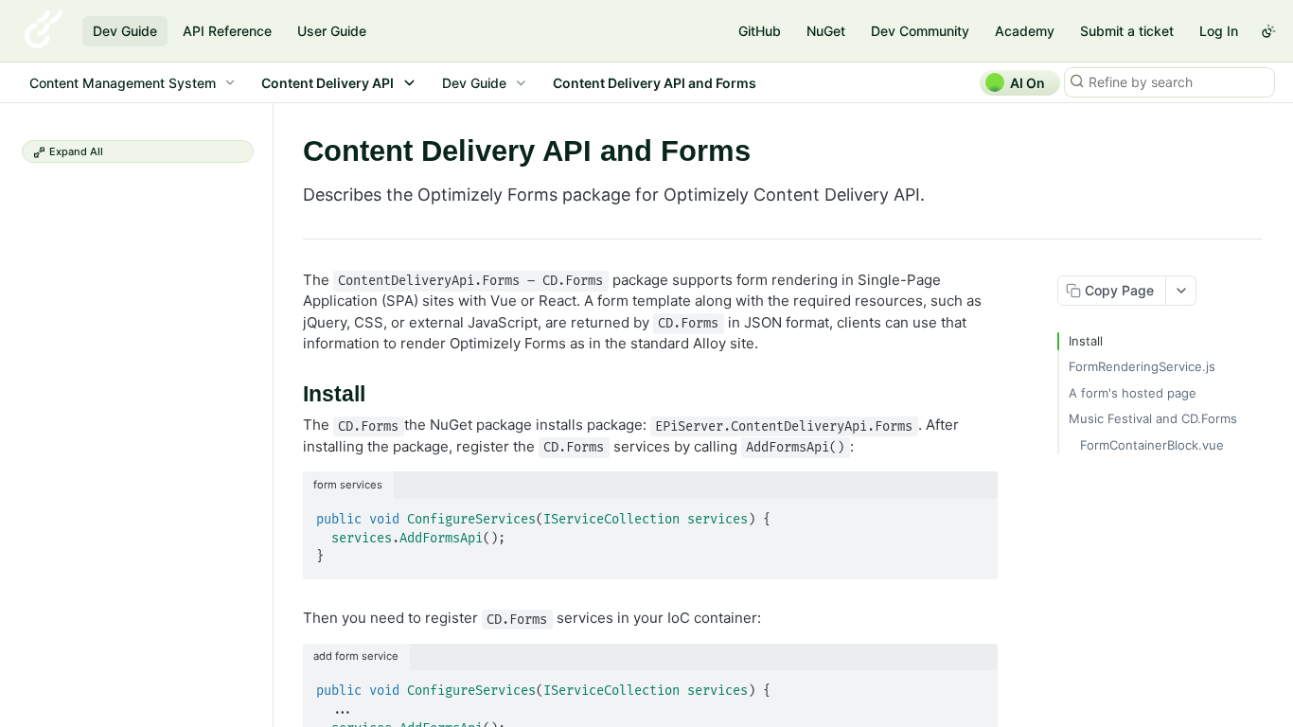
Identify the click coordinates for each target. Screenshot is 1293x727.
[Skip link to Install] (290, 395)
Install (1086, 340)
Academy (1024, 31)
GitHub (759, 31)
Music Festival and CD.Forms (1153, 418)
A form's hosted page (1132, 392)
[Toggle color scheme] (1268, 31)
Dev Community (920, 31)
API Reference (227, 31)
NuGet (825, 31)
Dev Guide (125, 31)
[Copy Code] (975, 514)
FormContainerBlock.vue (1152, 444)
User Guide (331, 31)
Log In (1218, 31)
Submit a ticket (1127, 31)
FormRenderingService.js (1142, 366)
